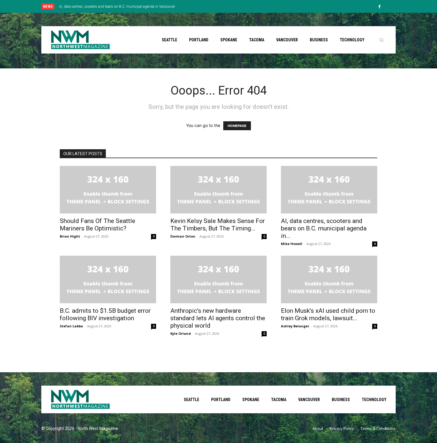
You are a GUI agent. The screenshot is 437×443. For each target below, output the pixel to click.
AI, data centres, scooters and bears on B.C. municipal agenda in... (324, 228)
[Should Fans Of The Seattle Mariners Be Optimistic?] (108, 189)
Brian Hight (70, 236)
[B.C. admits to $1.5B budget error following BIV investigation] (108, 279)
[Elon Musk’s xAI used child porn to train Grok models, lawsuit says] (329, 279)
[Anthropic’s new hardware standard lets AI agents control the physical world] (218, 279)
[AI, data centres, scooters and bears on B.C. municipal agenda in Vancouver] (329, 189)
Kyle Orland (180, 333)
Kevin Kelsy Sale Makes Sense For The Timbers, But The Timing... (217, 224)
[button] (381, 40)
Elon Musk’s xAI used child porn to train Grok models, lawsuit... (328, 314)
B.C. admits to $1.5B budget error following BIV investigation (105, 314)
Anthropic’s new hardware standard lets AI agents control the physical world (217, 318)
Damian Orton (182, 236)
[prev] (228, 6)
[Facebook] (379, 7)
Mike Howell (291, 243)
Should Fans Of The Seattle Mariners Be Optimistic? (97, 224)
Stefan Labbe (71, 326)
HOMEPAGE (237, 126)
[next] (238, 6)
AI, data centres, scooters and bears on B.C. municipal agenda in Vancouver (117, 6)
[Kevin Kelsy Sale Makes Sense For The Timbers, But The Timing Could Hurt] (218, 189)
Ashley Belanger (295, 326)
